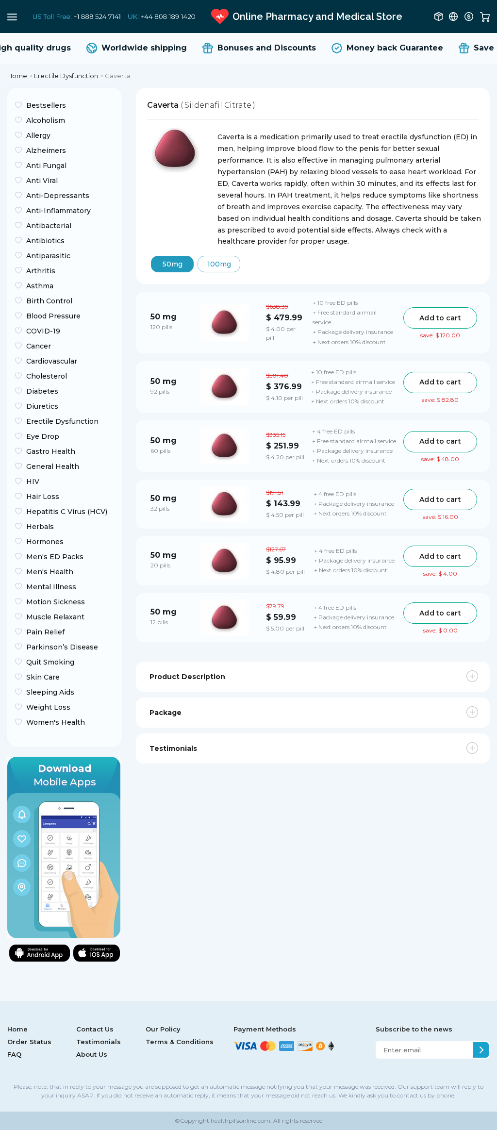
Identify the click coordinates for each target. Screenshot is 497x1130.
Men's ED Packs (54, 557)
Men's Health (49, 572)
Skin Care (43, 677)
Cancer (38, 346)
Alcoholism (45, 120)
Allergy (38, 135)
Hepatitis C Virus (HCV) (66, 511)
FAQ (14, 1054)
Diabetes (42, 391)
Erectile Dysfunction (66, 76)
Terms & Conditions (180, 1042)
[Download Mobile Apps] (63, 846)
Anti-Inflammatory (58, 211)
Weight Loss (48, 707)
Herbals (40, 527)
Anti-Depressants (57, 195)
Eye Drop (42, 436)
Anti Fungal (46, 165)
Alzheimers (46, 150)
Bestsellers (46, 105)
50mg (172, 264)
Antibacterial (48, 226)
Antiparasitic (48, 256)
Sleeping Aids (50, 692)
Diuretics (42, 406)
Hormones (45, 542)
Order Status (29, 1042)
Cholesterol (46, 376)
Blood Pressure (53, 316)
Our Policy (163, 1029)
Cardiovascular (51, 361)
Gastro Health (50, 451)
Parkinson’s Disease (62, 647)
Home (17, 76)
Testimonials (98, 1042)
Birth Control (49, 301)
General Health (52, 466)
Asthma (39, 286)
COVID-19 (43, 331)
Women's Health (55, 722)
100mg (219, 264)
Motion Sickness (55, 602)
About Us (91, 1054)
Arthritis (40, 271)
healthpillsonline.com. (240, 1120)
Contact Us (95, 1029)
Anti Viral (42, 180)
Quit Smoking (50, 662)
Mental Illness (51, 587)
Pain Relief (45, 632)
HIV (32, 481)
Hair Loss (42, 496)
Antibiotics (45, 241)
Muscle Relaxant (55, 617)
